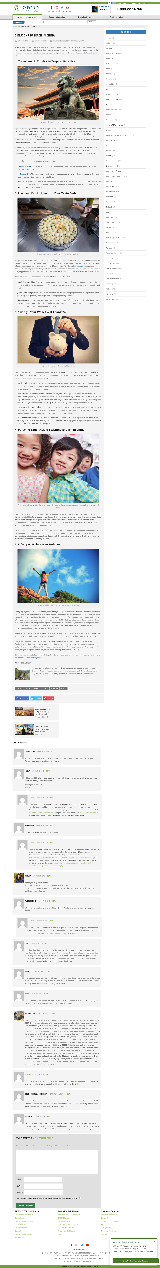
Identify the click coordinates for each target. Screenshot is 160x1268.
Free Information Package (23, 1234)
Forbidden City (24, 174)
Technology (110, 258)
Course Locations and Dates (24, 1215)
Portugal (109, 212)
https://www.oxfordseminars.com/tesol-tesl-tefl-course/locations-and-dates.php (60, 857)
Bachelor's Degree (113, 53)
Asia (54, 41)
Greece (109, 130)
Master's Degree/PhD (114, 176)
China (19, 688)
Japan (108, 150)
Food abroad (111, 109)
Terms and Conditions (108, 1231)
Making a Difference (114, 171)
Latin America (111, 161)
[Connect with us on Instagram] (56, 7)
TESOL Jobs (110, 263)
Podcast (109, 202)
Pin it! (51, 698)
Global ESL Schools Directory (68, 1224)
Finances (37, 688)
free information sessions (90, 812)
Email (19, 1186)
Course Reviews (20, 1231)
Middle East (110, 186)
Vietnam (109, 294)
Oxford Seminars (113, 191)
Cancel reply (45, 1138)
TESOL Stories (111, 268)
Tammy (31, 797)
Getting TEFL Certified (114, 125)
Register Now (19, 1237)
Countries (110, 89)
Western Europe (112, 299)
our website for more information (42, 812)
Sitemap (104, 1234)
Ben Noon (29, 1074)
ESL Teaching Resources (66, 1228)
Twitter (38, 698)
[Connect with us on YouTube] (67, 7)
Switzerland (110, 243)
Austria (109, 48)
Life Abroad (111, 166)
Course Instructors (21, 1228)
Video (108, 289)
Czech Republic (112, 94)
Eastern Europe (112, 99)
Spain (108, 227)
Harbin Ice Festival (77, 147)
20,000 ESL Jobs (64, 1218)
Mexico (109, 181)
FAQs (103, 1224)
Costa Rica (110, 84)
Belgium (109, 58)
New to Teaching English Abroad (69, 1215)
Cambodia (110, 63)
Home (119, 3)
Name (19, 1179)
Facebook (24, 698)
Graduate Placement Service (110, 1221)
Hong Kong (110, 140)
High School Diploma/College (67, 41)
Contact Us (132, 3)
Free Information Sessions (24, 1221)
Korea (108, 156)
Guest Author (23, 41)
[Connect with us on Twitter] (62, 7)
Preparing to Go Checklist (66, 1231)
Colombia (110, 79)
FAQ (139, 3)
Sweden (109, 232)
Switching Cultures (113, 238)
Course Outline (20, 1224)
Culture (27, 688)
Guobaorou (81, 266)
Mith (35, 1138)
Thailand (109, 273)
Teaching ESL (111, 253)
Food (46, 688)
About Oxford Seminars (109, 1215)
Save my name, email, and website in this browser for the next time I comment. (47, 1198)
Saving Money (111, 222)
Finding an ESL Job (64, 1221)
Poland (109, 207)
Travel (82, 41)
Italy (107, 145)
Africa (108, 38)
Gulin (20, 181)
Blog (124, 3)
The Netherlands (112, 279)
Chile (108, 68)
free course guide (34, 657)
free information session (80, 655)
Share (90, 22)
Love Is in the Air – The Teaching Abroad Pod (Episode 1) (43, 729)
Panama (109, 197)
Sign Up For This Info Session (135, 1261)
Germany (110, 120)
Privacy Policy (105, 1228)
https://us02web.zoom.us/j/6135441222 (137, 1251)
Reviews (109, 217)
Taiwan (109, 248)
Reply (53, 751)
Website (20, 1193)
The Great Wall (24, 166)
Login (144, 3)
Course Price (19, 1218)
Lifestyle (54, 688)
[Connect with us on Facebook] (51, 7)
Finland (109, 104)
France (109, 115)
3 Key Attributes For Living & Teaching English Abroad (42, 711)
